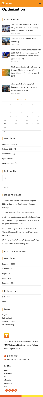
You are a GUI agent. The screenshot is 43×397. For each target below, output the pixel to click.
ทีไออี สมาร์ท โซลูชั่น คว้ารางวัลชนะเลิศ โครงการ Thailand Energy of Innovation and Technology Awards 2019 (25, 71)
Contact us (8, 383)
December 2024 (8, 144)
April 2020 (6, 158)
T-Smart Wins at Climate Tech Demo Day (23, 40)
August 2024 (7, 153)
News (4, 301)
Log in (4, 314)
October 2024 (7, 148)
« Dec (3, 132)
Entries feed (7, 317)
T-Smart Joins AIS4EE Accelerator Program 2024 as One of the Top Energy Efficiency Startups (25, 27)
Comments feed (8, 321)
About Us (7, 380)
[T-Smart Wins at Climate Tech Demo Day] (6, 41)
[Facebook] (5, 178)
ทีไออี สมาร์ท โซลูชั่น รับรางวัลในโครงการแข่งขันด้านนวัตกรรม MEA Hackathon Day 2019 (24, 87)
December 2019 (8, 163)
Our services (8, 374)
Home (6, 370)
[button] (39, 3)
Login (6, 386)
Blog (5, 377)
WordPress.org (8, 324)
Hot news (6, 296)
